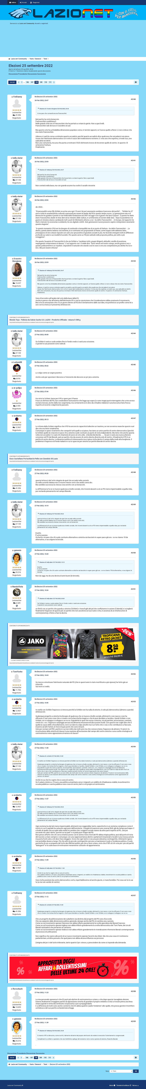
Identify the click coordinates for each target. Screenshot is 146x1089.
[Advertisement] (73, 42)
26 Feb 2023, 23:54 (41, 200)
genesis (17, 550)
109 (41, 82)
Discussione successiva (37, 74)
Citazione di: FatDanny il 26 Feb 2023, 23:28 (51, 1030)
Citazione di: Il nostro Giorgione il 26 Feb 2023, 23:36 (54, 108)
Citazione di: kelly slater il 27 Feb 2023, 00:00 (51, 598)
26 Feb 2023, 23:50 (41, 162)
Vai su (12, 1057)
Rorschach (18, 989)
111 (50, 82)
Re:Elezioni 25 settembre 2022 (46, 97)
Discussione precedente (18, 74)
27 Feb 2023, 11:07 (41, 799)
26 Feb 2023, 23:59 (41, 262)
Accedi (37, 23)
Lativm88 (17, 362)
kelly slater (18, 158)
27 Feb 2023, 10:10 (41, 506)
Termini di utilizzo (123, 1085)
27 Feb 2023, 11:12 (41, 897)
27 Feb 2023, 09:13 (41, 419)
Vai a (107, 1071)
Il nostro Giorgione (17, 259)
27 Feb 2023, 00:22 (41, 366)
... (24, 82)
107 (32, 82)
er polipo (18, 388)
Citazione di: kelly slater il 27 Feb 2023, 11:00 (51, 868)
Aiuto (111, 1085)
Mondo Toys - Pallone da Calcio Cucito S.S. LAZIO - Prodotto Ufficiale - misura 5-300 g (45, 320)
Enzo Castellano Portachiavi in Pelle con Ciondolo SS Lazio (34, 459)
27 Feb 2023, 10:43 (41, 675)
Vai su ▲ (135, 1085)
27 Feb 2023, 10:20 (41, 554)
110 (45, 82)
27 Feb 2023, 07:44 (41, 392)
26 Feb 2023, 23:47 (41, 100)
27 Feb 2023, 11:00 (41, 748)
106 (27, 82)
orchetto (18, 416)
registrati (44, 23)
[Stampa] (136, 82)
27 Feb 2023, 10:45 (41, 703)
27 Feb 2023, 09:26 (41, 473)
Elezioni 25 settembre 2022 (31, 66)
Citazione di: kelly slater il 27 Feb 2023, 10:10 (51, 562)
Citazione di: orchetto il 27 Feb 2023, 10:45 (51, 756)
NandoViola (17, 586)
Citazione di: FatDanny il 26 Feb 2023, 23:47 (51, 170)
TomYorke (17, 671)
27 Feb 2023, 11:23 (41, 992)
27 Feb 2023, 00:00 (41, 335)
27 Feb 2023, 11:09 (41, 860)
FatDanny (17, 97)
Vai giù (12, 82)
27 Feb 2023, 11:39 (41, 1022)
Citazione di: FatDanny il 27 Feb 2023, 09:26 (51, 514)
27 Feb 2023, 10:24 (41, 590)
